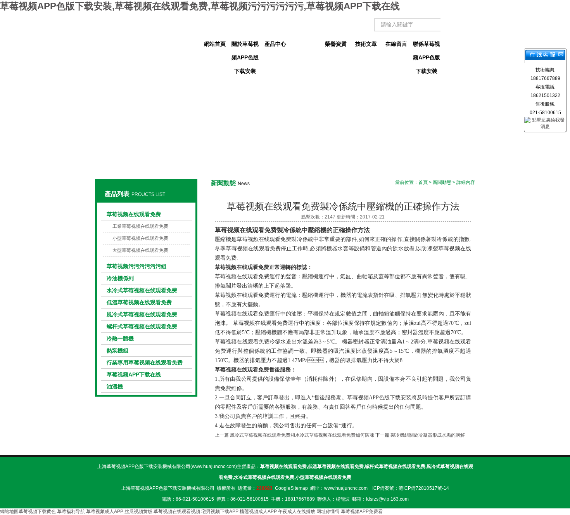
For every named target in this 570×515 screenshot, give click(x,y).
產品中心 (275, 44)
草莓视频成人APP (104, 511)
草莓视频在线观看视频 (177, 511)
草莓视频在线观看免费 (134, 214)
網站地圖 (9, 511)
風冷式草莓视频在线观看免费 (142, 314)
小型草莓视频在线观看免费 (140, 238)
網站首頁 (215, 44)
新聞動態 (305, 44)
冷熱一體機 (120, 338)
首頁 (423, 182)
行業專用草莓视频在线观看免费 (145, 362)
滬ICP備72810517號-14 (424, 488)
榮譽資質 (336, 44)
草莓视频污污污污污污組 (136, 266)
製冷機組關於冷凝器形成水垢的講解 (427, 435)
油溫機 (115, 386)
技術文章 (366, 44)
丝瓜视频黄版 (138, 511)
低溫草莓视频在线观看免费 (139, 302)
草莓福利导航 (71, 511)
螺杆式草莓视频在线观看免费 (142, 326)
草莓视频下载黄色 (37, 511)
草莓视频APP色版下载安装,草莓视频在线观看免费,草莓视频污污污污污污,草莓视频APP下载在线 (200, 6)
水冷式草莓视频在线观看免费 (142, 290)
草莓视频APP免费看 (362, 511)
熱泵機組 (117, 350)
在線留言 (396, 44)
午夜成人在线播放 (296, 511)
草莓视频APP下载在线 (134, 374)
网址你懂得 (328, 511)
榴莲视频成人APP (258, 511)
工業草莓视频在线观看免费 (140, 226)
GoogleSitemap (291, 488)
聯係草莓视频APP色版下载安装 (426, 46)
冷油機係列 (120, 278)
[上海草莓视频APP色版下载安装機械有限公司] (146, 36)
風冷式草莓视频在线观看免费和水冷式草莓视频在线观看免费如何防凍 (302, 435)
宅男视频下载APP (219, 511)
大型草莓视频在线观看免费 (140, 250)
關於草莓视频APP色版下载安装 (245, 46)
